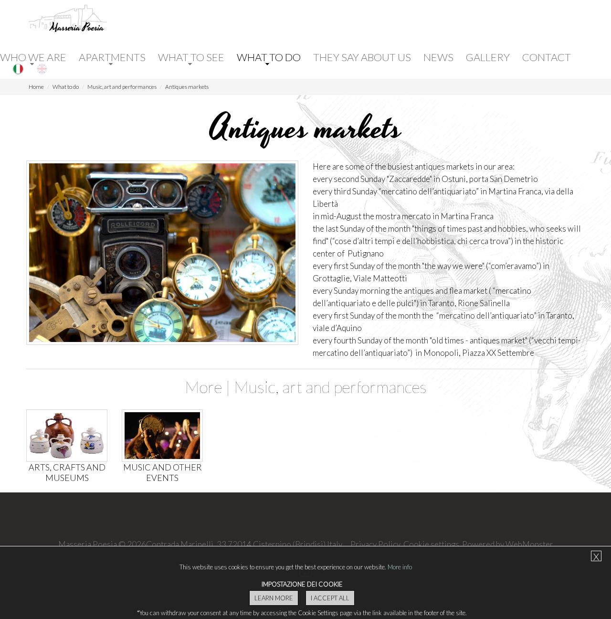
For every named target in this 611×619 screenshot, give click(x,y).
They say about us (362, 57)
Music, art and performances (122, 86)
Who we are (33, 57)
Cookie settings (431, 544)
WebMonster (529, 544)
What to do (269, 57)
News (438, 57)
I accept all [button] (330, 598)
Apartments (112, 57)
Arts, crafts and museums (67, 472)
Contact (546, 57)
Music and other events (162, 472)
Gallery (488, 57)
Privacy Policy (375, 544)
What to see (191, 57)
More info (400, 567)
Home (36, 86)
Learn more (273, 598)
